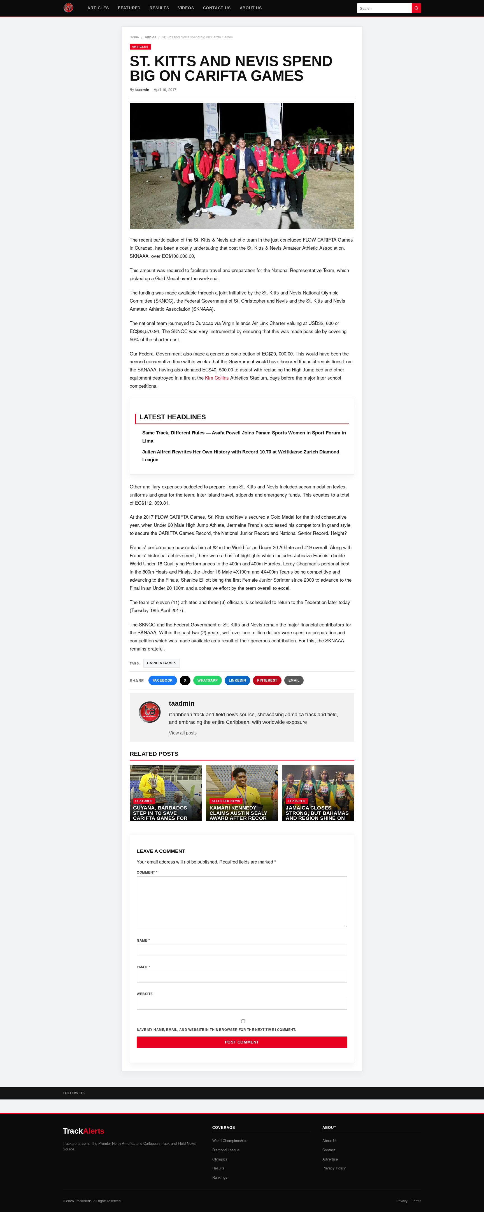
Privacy (402, 1200)
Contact (328, 1149)
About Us (251, 8)
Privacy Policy (334, 1168)
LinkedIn (237, 680)
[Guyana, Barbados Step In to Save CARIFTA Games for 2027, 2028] (166, 793)
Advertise (330, 1159)
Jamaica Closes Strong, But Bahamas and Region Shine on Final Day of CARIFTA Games (317, 818)
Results (159, 8)
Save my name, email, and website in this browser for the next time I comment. (216, 1029)
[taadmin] (150, 712)
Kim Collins (217, 377)
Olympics (220, 1159)
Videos (186, 8)
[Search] (416, 8)
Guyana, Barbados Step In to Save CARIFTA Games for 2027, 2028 (160, 815)
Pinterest (267, 680)
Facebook (163, 680)
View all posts (183, 733)
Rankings (219, 1177)
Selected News (226, 800)
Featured (129, 8)
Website (145, 993)
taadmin (142, 89)
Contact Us (217, 8)
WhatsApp (207, 680)
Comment (147, 872)
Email (294, 680)
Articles (98, 8)
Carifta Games (161, 663)
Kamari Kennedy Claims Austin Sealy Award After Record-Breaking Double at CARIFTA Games (241, 818)
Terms (416, 1200)
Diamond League (225, 1149)
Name (143, 940)
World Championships (230, 1140)
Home (134, 36)
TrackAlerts (83, 1200)
